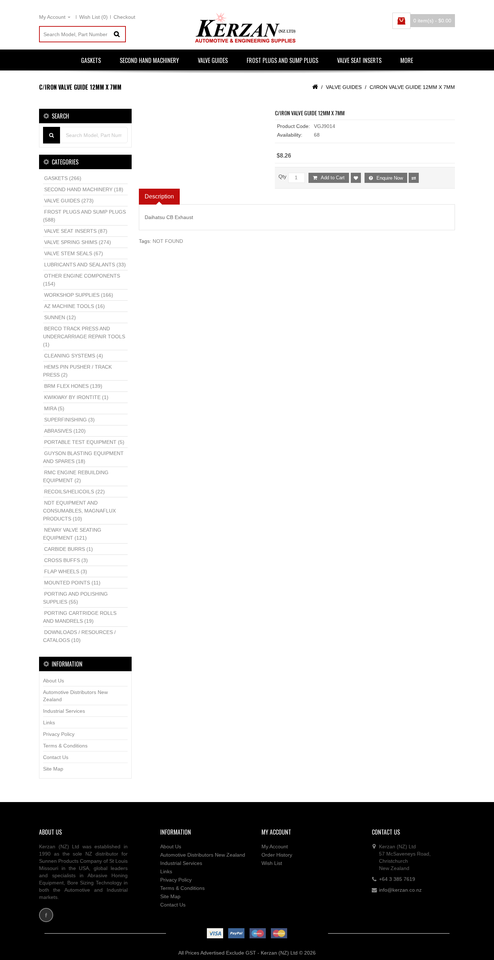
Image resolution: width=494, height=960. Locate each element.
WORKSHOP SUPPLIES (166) (78, 295)
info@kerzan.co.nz (400, 890)
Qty (282, 176)
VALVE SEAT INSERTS (359, 60)
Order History (276, 855)
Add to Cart (333, 177)
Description (159, 196)
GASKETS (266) (62, 178)
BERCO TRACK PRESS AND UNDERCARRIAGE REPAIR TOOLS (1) (84, 336)
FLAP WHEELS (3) (65, 571)
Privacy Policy (58, 734)
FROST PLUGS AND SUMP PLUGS (282, 60)
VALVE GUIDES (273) (69, 200)
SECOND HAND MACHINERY (149, 60)
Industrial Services (64, 711)
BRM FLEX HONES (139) (73, 386)
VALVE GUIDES (213, 60)
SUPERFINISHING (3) (69, 420)
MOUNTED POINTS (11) (72, 583)
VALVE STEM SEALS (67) (73, 253)
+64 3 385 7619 (397, 879)
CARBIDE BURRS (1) (68, 549)
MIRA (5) (54, 408)
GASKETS (91, 60)
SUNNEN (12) (60, 317)
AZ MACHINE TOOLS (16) (74, 306)
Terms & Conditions (65, 746)
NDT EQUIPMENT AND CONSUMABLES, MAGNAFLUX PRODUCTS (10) (79, 511)
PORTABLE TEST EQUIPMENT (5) (84, 442)
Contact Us (55, 757)
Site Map (53, 769)
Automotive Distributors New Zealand (75, 695)
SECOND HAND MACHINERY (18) (83, 189)
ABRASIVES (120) (65, 431)
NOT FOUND (168, 241)
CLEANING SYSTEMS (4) (73, 356)
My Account (274, 846)
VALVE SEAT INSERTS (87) (75, 231)
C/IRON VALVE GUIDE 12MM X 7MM (412, 87)
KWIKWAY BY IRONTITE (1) (76, 397)
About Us (53, 680)
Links (49, 722)
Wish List (271, 863)
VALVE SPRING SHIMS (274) (77, 242)
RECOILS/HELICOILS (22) (74, 491)
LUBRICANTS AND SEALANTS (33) (85, 264)
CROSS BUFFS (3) (66, 560)
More (406, 60)
